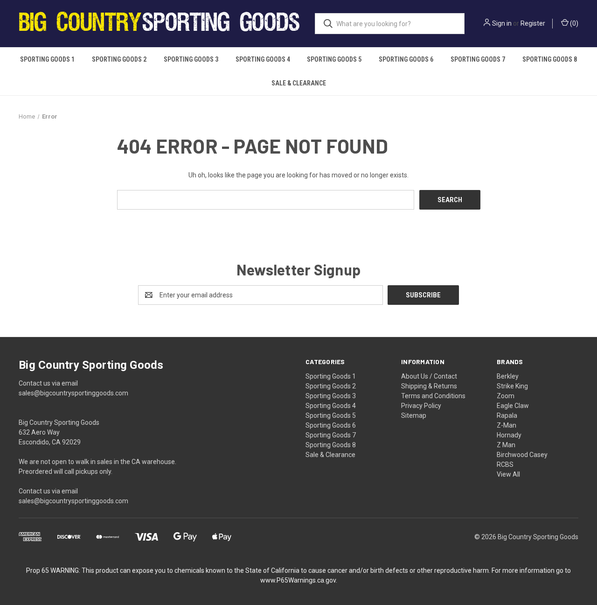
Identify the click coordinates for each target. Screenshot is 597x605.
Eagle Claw (513, 405)
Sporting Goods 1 (47, 59)
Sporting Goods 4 (263, 59)
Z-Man (506, 425)
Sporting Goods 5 (334, 59)
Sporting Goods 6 (406, 59)
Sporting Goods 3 (191, 59)
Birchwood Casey (522, 454)
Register (533, 23)
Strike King (512, 386)
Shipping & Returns (429, 386)
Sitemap (413, 415)
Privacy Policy (421, 405)
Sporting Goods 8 (549, 59)
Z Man (506, 445)
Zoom (505, 396)
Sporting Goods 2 (119, 59)
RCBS (505, 464)
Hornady (509, 435)
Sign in (502, 23)
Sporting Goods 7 (478, 59)
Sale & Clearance (298, 83)
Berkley (508, 376)
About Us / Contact (429, 376)
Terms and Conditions (433, 396)
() (573, 23)
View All (508, 474)
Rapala (507, 415)
